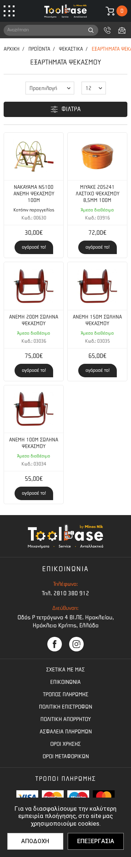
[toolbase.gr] (65, 11)
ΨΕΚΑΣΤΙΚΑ (71, 49)
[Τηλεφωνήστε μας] (107, 30)
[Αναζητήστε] (91, 30)
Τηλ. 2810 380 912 (65, 593)
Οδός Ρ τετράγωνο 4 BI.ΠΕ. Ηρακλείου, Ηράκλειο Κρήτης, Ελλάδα (65, 621)
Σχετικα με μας (65, 670)
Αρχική (12, 49)
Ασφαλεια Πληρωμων (66, 732)
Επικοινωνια (65, 682)
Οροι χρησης (65, 744)
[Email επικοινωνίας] (121, 30)
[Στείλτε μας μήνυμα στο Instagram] (76, 644)
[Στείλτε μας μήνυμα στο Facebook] (54, 644)
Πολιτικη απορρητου (65, 719)
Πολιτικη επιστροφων (65, 707)
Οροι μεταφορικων (66, 756)
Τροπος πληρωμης (65, 694)
